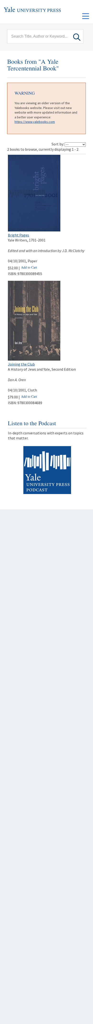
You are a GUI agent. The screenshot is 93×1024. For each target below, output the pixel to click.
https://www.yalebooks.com (35, 122)
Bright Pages (18, 235)
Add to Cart (29, 267)
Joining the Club (21, 364)
